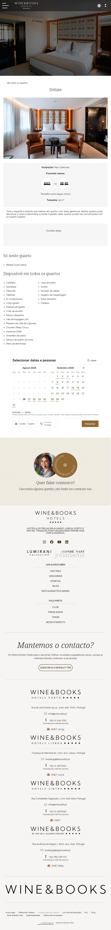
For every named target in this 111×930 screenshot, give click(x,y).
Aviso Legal (10, 912)
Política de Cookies (26, 912)
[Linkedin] (66, 541)
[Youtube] (59, 541)
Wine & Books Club (15, 915)
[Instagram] (44, 541)
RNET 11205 (57, 774)
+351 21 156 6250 (57, 765)
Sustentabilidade (33, 915)
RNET (58, 820)
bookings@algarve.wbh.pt (58, 850)
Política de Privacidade (53, 915)
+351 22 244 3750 (57, 720)
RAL (86, 912)
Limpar (93, 360)
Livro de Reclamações (72, 912)
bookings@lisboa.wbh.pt (58, 759)
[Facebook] (51, 541)
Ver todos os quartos (17, 83)
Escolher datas (53, 230)
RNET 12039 (57, 729)
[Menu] (6, 5)
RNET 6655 (58, 865)
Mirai (72, 923)
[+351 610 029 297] (105, 5)
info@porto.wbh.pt (57, 713)
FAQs (93, 912)
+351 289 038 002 (58, 856)
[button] (6, 128)
